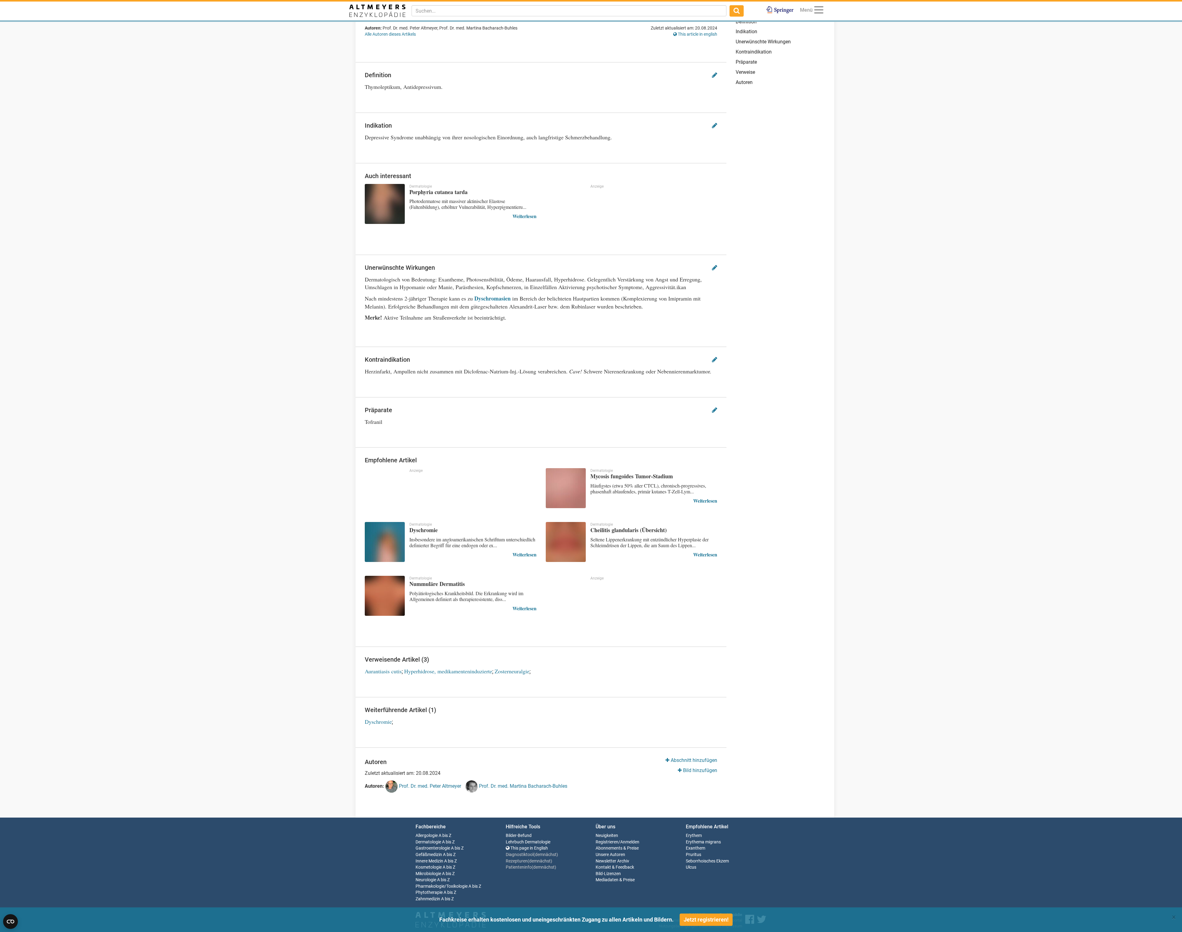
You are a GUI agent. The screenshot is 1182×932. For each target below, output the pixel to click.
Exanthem (695, 848)
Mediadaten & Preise (615, 879)
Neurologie (426, 879)
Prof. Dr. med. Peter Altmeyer (429, 786)
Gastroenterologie (433, 848)
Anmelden (629, 842)
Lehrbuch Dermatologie (528, 842)
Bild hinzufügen (699, 770)
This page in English (528, 848)
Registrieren (607, 842)
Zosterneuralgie (512, 671)
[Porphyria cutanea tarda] (385, 204)
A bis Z (445, 835)
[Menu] (819, 11)
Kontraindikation (754, 52)
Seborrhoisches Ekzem (707, 861)
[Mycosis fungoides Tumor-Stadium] (566, 488)
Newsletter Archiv (612, 861)
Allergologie (427, 835)
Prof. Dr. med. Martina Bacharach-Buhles (522, 786)
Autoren (744, 82)
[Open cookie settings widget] (10, 921)
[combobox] (569, 10)
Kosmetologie (429, 867)
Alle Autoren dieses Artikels (390, 34)
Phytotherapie (429, 892)
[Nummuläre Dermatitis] (385, 596)
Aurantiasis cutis (383, 671)
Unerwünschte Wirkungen (763, 42)
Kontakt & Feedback (615, 867)
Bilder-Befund (519, 835)
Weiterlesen (525, 216)
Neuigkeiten (607, 835)
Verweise (745, 72)
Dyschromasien (492, 298)
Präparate (746, 62)
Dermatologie (428, 842)
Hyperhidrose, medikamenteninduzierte (448, 671)
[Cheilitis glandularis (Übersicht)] (566, 542)
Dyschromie (378, 721)
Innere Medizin (429, 861)
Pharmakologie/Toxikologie (442, 886)
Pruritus (693, 854)
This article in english (697, 34)
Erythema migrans (703, 842)
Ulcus (691, 867)
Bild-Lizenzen (608, 873)
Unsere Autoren (610, 854)
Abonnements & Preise (617, 848)
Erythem (694, 835)
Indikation (746, 31)
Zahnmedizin (428, 899)
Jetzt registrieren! (706, 919)
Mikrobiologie (428, 873)
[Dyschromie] (385, 542)
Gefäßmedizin (429, 854)
